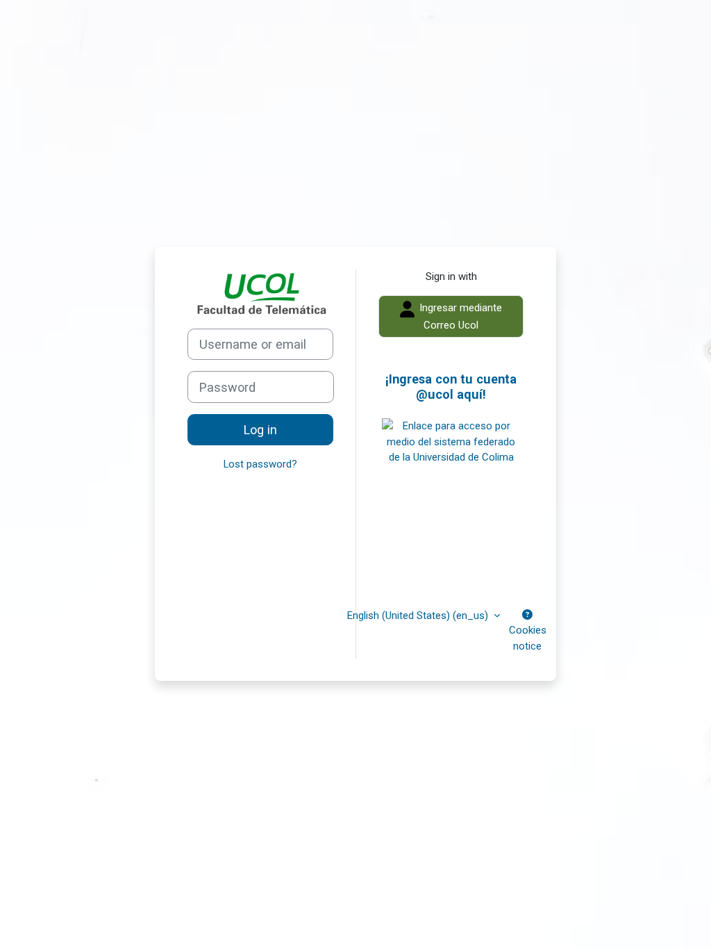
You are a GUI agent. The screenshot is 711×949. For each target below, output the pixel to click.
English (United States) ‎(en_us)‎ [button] (419, 615)
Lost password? (260, 464)
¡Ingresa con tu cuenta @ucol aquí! (451, 387)
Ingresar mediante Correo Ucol (459, 316)
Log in (260, 429)
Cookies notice (527, 638)
